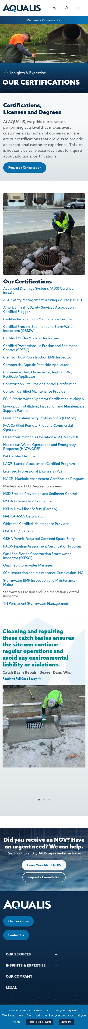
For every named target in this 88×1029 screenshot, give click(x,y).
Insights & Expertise (25, 965)
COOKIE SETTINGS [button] (39, 1022)
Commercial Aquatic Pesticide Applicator (36, 365)
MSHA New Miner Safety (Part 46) (30, 509)
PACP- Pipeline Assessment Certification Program (42, 546)
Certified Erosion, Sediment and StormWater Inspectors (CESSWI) (38, 328)
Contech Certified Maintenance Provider (35, 391)
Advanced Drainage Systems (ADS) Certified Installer (38, 290)
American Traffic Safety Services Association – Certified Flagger (39, 309)
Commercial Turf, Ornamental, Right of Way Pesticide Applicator (37, 374)
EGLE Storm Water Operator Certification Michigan (43, 399)
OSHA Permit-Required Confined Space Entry (39, 538)
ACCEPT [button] (66, 1022)
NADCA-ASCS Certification (24, 516)
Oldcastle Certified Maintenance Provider (36, 524)
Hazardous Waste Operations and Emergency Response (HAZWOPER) (39, 446)
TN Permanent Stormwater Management (35, 603)
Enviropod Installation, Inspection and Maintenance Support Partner (43, 408)
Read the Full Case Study (20, 679)
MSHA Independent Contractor (27, 501)
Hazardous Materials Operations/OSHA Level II (40, 437)
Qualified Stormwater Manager (27, 565)
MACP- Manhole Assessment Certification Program (43, 479)
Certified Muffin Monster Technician (31, 338)
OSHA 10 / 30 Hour (18, 531)
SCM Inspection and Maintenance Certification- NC (43, 573)
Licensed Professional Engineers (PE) (32, 471)
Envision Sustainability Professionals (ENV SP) (39, 418)
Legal (11, 988)
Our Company (19, 976)
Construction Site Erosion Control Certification (40, 384)
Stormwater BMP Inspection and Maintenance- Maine (40, 582)
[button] (39, 800)
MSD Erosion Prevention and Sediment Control (40, 493)
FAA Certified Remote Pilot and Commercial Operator (38, 427)
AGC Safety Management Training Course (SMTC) (42, 300)
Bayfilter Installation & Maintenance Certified (38, 319)
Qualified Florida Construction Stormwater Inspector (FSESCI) (37, 556)
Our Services (18, 954)
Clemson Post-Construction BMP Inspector (37, 357)
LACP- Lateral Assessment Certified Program (39, 463)
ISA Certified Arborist (20, 456)
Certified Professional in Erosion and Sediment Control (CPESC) (40, 348)
